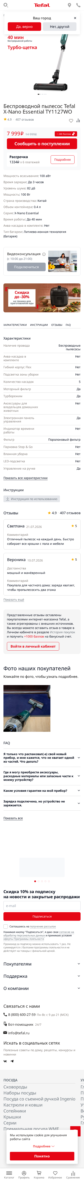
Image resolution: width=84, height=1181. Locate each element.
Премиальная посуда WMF (31, 1129)
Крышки (12, 1117)
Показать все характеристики (25, 478)
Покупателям (17, 964)
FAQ (68, 325)
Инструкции (39, 325)
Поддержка (15, 976)
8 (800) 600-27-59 (22, 1014)
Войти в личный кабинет (33, 646)
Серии (9, 1123)
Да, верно (24, 26)
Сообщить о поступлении (42, 144)
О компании (16, 988)
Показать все (13, 818)
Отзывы (56, 325)
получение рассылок (43, 926)
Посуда (10, 1080)
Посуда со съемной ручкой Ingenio (39, 1099)
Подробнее (62, 159)
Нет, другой (59, 26)
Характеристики (15, 325)
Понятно (42, 1156)
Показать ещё (13, 599)
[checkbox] (5, 926)
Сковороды (15, 1087)
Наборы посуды (19, 1093)
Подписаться (42, 916)
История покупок (62, 632)
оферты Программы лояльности (23, 939)
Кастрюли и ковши (22, 1105)
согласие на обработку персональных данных (38, 933)
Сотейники (14, 1111)
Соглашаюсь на (32, 926)
